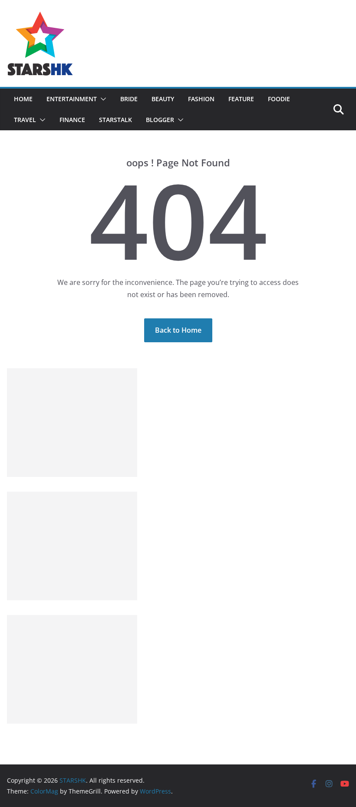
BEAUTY (163, 99)
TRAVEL (25, 120)
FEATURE (241, 99)
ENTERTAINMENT (71, 99)
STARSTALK (115, 120)
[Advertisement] (72, 422)
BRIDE (129, 99)
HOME (23, 99)
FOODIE (279, 99)
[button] (101, 99)
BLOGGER (160, 120)
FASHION (201, 99)
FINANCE (72, 120)
